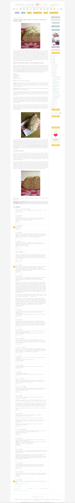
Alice (17, 309)
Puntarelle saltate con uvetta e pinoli (56, 95)
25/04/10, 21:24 (19, 383)
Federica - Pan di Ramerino (21, 208)
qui (44, 59)
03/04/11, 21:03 (19, 476)
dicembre (54, 63)
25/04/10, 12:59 (19, 375)
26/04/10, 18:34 (19, 435)
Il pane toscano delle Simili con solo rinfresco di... (56, 82)
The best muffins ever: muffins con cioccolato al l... (56, 86)
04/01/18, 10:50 (19, 484)
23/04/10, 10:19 (19, 212)
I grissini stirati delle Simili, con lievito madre (56, 92)
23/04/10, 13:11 (19, 316)
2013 (52, 58)
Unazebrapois (18, 338)
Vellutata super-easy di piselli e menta (56, 77)
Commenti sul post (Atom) (23, 490)
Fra (16, 241)
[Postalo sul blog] (15, 202)
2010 (52, 62)
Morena (17, 265)
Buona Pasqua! (54, 99)
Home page (30, 488)
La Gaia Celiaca (19, 347)
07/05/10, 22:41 (19, 468)
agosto (53, 69)
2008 (52, 107)
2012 (52, 59)
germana (17, 225)
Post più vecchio (44, 488)
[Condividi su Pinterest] (17, 202)
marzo (53, 101)
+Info (52, 502)
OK (54, 502)
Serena (17, 232)
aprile (53, 75)
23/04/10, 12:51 (19, 272)
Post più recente (16, 488)
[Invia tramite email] (14, 202)
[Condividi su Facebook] (17, 202)
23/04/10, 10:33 (19, 222)
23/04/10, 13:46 (19, 344)
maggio (53, 73)
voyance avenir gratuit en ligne (22, 483)
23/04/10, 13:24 (19, 335)
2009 (52, 106)
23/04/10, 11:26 (19, 238)
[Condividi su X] (16, 202)
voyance (17, 479)
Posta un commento (17, 486)
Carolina (17, 329)
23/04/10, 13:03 (19, 306)
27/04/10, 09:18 (19, 459)
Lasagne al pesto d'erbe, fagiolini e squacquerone (56, 89)
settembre (54, 68)
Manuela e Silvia (19, 386)
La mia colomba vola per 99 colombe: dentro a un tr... (56, 97)
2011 (52, 61)
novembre (54, 65)
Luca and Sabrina (19, 429)
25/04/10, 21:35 (19, 392)
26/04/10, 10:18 (19, 410)
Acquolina (17, 365)
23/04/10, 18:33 (19, 368)
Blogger (37, 500)
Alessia (17, 251)
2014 (52, 56)
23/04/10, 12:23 (19, 248)
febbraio (54, 102)
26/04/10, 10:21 (19, 426)
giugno (53, 72)
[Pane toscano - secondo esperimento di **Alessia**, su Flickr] (31, 48)
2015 (52, 55)
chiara (17, 215)
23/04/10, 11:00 (19, 229)
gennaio (54, 104)
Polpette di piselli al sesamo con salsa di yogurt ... (56, 79)
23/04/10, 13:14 (19, 326)
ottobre (54, 66)
